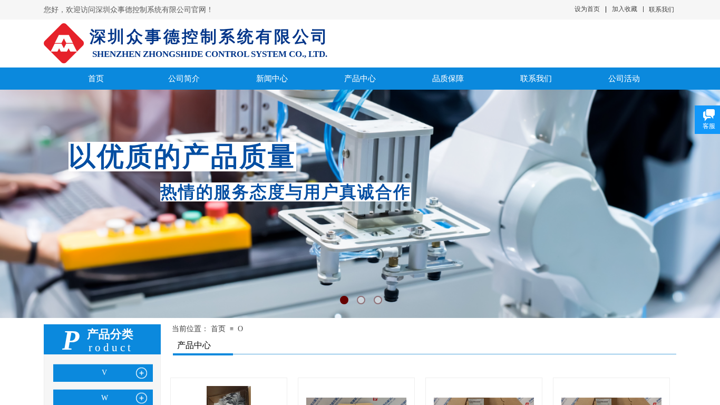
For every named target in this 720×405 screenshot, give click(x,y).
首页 (218, 329)
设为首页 (587, 9)
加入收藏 (624, 9)
